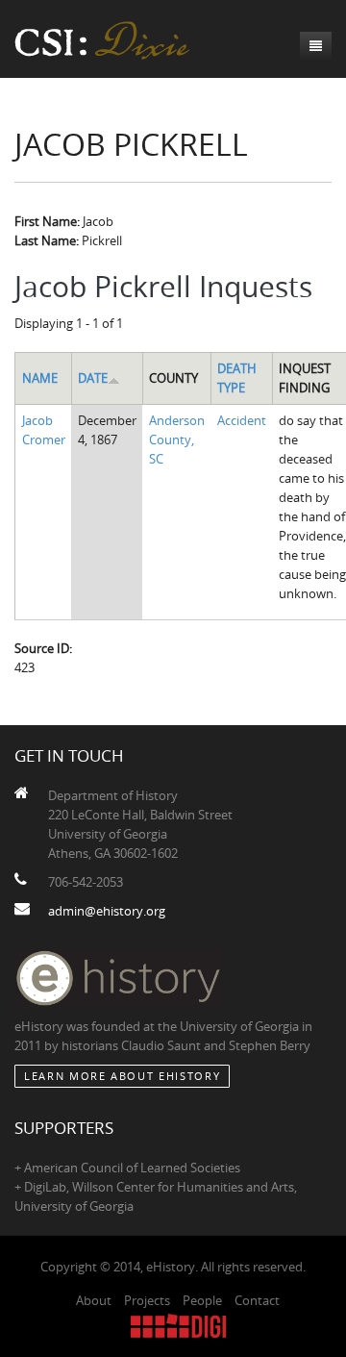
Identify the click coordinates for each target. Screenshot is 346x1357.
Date (93, 378)
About (93, 1300)
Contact (257, 1300)
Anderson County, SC (177, 439)
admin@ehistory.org (106, 910)
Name (40, 378)
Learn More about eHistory (122, 1075)
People (202, 1300)
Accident (241, 420)
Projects (147, 1300)
